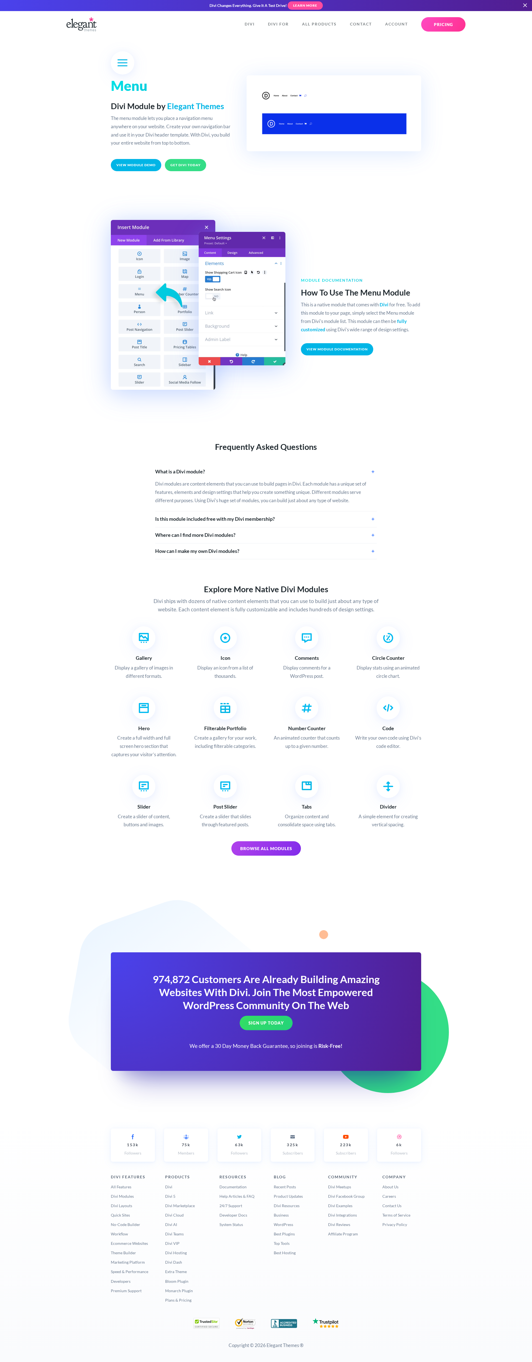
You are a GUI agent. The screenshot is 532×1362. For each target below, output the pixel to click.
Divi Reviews (339, 1224)
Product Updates (288, 1196)
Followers (132, 1148)
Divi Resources (287, 1205)
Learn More (305, 5)
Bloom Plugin (176, 1281)
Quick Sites (120, 1215)
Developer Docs (233, 1215)
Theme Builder (123, 1252)
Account (396, 24)
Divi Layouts (121, 1205)
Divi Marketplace (180, 1205)
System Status (231, 1224)
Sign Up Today (266, 1022)
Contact (361, 24)
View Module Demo (136, 165)
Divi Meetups (339, 1186)
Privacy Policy (394, 1224)
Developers (121, 1281)
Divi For (278, 24)
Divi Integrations (342, 1215)
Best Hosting (285, 1252)
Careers (389, 1196)
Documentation (233, 1186)
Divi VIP (172, 1243)
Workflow (119, 1234)
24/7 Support (230, 1205)
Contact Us (391, 1205)
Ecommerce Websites (129, 1243)
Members (186, 1148)
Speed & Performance (129, 1271)
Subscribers (293, 1148)
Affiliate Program (343, 1234)
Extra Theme (176, 1271)
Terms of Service (396, 1215)
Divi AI (171, 1224)
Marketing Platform (128, 1262)
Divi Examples (340, 1205)
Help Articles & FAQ (236, 1196)
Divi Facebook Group (346, 1196)
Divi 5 (170, 1196)
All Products (319, 24)
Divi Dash (173, 1262)
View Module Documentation (337, 349)
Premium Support (126, 1290)
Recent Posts (285, 1186)
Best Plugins (284, 1234)
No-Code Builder (125, 1224)
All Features (121, 1186)
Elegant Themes (195, 106)
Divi (250, 24)
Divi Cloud (174, 1215)
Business (281, 1215)
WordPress (283, 1224)
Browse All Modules (266, 848)
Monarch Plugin (179, 1290)
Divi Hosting (176, 1252)
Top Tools (282, 1243)
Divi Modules (122, 1196)
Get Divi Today (185, 165)
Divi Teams (174, 1234)
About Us (390, 1186)
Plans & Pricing (178, 1300)
